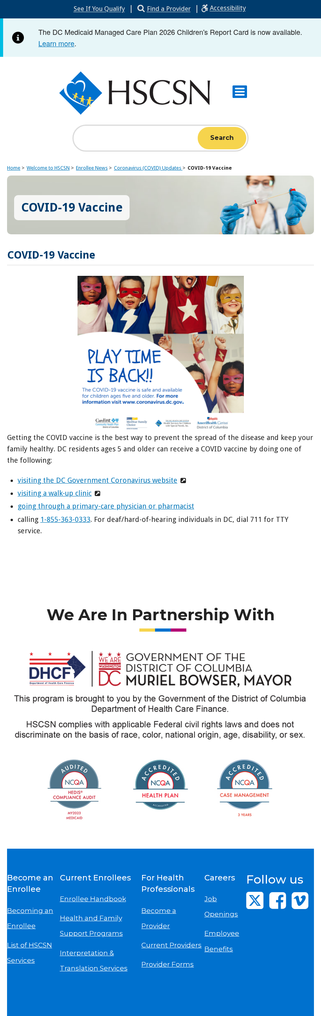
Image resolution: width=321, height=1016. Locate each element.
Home (13, 168)
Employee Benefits (221, 941)
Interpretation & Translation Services (94, 960)
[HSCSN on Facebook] (277, 900)
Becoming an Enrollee (30, 918)
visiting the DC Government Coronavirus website (97, 480)
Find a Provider (169, 9)
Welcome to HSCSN (48, 168)
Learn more (56, 43)
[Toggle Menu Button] (240, 91)
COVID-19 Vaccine (210, 168)
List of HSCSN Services (29, 952)
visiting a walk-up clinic (55, 493)
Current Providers (171, 945)
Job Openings (221, 906)
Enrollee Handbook (93, 899)
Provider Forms (167, 964)
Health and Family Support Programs (91, 925)
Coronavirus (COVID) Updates (148, 168)
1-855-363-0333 (65, 519)
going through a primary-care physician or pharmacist (106, 506)
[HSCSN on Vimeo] (300, 900)
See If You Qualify (99, 9)
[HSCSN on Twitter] (254, 900)
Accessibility (228, 8)
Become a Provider (158, 918)
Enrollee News (92, 168)
